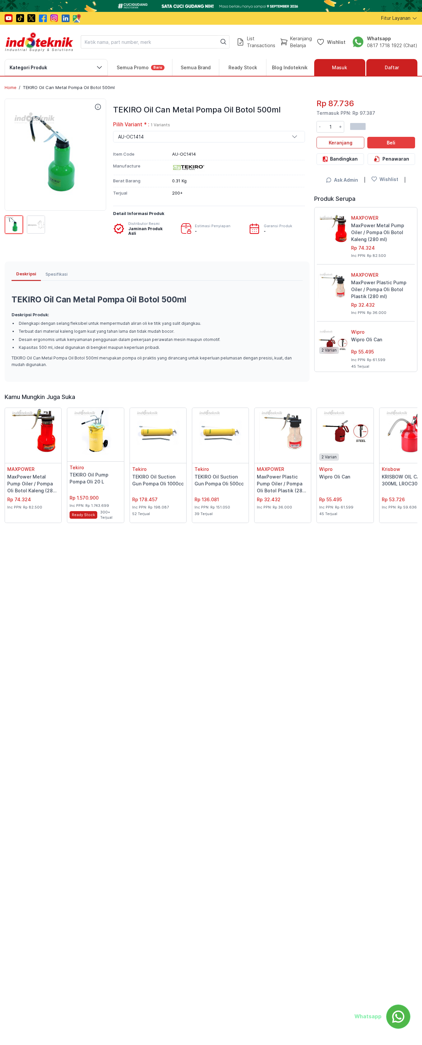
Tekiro (77, 467)
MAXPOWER (364, 218)
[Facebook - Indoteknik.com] (43, 18)
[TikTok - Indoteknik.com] (20, 18)
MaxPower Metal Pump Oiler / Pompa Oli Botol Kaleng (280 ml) (377, 232)
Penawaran (395, 158)
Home (10, 87)
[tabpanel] (157, 328)
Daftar (392, 67)
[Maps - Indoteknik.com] (77, 18)
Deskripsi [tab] (26, 273)
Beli (391, 142)
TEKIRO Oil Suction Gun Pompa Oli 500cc (219, 480)
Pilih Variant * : (141, 124)
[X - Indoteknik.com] (31, 18)
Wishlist (336, 42)
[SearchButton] (223, 41)
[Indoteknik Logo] (39, 42)
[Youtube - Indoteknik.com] (9, 18)
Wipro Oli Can (366, 339)
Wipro (358, 332)
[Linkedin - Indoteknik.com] (66, 18)
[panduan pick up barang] (211, 6)
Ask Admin (346, 180)
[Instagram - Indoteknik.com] (54, 18)
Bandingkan (344, 158)
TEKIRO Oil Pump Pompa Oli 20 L (89, 478)
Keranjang (340, 142)
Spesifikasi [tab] (56, 274)
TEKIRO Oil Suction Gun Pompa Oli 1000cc (158, 480)
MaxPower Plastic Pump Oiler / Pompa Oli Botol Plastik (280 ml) (379, 289)
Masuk (339, 67)
